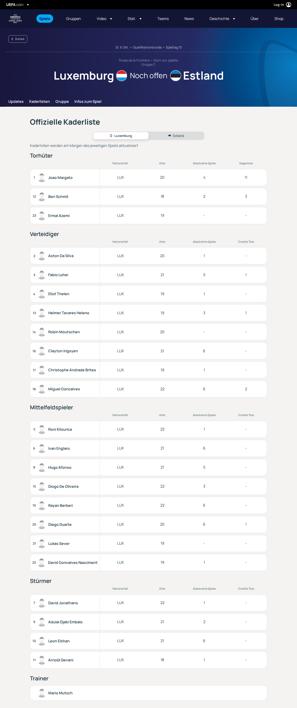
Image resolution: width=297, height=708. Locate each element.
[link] (44, 18)
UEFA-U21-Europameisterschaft (15, 18)
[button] (104, 18)
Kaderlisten (39, 102)
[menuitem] (47, 18)
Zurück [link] (19, 39)
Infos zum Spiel (87, 102)
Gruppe (62, 102)
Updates (16, 102)
